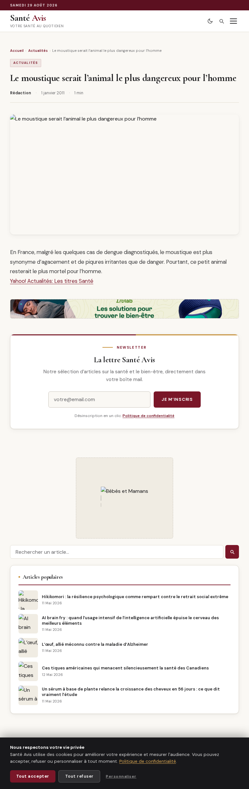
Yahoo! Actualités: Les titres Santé (51, 280)
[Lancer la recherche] (232, 552)
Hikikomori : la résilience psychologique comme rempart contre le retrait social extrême (135, 596)
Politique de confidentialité (148, 415)
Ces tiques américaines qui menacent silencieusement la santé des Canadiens (125, 668)
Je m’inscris (177, 399)
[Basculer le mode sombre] (210, 21)
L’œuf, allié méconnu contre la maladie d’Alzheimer (95, 644)
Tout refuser (79, 776)
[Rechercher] (222, 21)
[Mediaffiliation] (124, 502)
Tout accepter (32, 776)
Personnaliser (121, 776)
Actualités (38, 50)
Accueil (17, 50)
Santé (28, 17)
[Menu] (233, 21)
